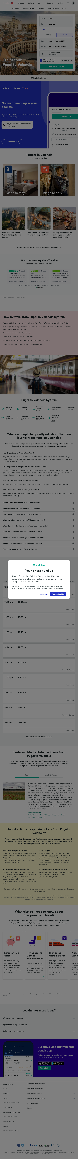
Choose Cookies (42, 594)
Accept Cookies (58, 594)
